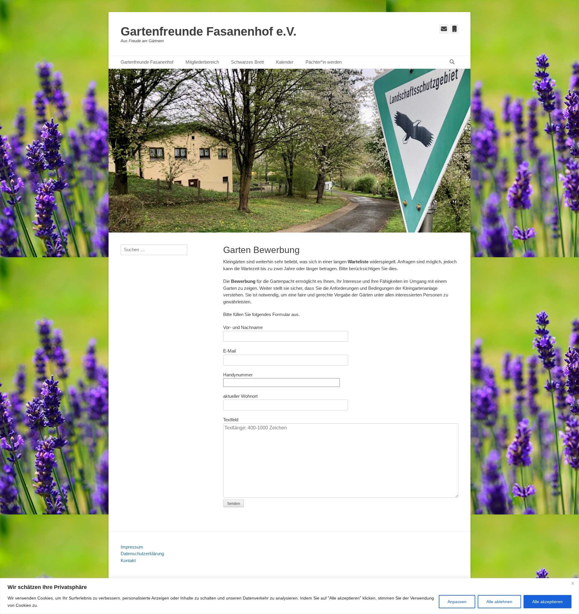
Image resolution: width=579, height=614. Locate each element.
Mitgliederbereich (202, 62)
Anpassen (457, 601)
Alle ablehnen (499, 601)
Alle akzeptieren (547, 601)
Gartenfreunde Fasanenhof (147, 62)
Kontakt (128, 560)
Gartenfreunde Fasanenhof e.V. (208, 31)
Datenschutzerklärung (142, 553)
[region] (289, 596)
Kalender (284, 62)
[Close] (572, 583)
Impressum (132, 546)
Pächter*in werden (323, 62)
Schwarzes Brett (247, 62)
